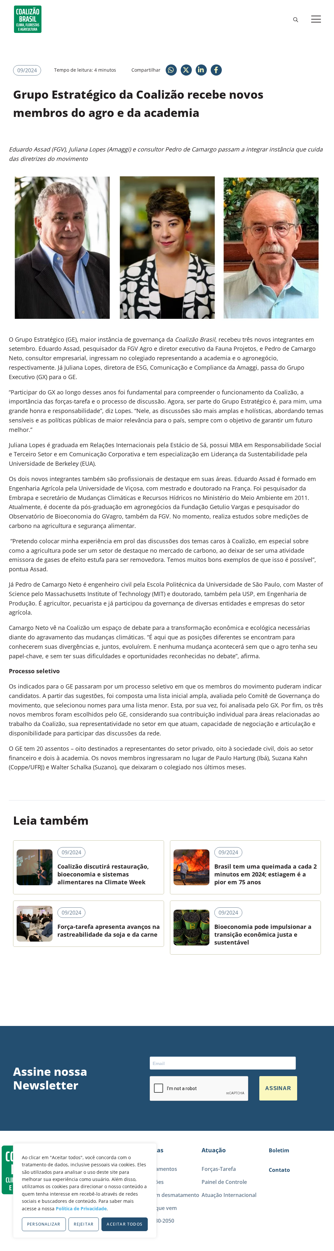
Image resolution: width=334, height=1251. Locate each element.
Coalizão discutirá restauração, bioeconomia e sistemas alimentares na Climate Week (103, 874)
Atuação (214, 1150)
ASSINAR (278, 1088)
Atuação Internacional (229, 1195)
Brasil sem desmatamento (166, 1195)
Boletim (279, 1150)
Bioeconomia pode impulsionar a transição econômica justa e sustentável (262, 934)
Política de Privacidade (81, 1208)
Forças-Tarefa (219, 1169)
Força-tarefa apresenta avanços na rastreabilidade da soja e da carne (108, 930)
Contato (279, 1169)
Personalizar (43, 1224)
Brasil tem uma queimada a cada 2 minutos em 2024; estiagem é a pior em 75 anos (265, 874)
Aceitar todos (125, 1224)
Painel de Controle (224, 1182)
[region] (85, 1190)
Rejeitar (84, 1224)
